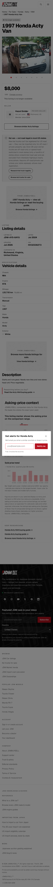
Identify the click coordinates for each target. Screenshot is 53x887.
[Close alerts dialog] (46, 436)
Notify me (41, 446)
